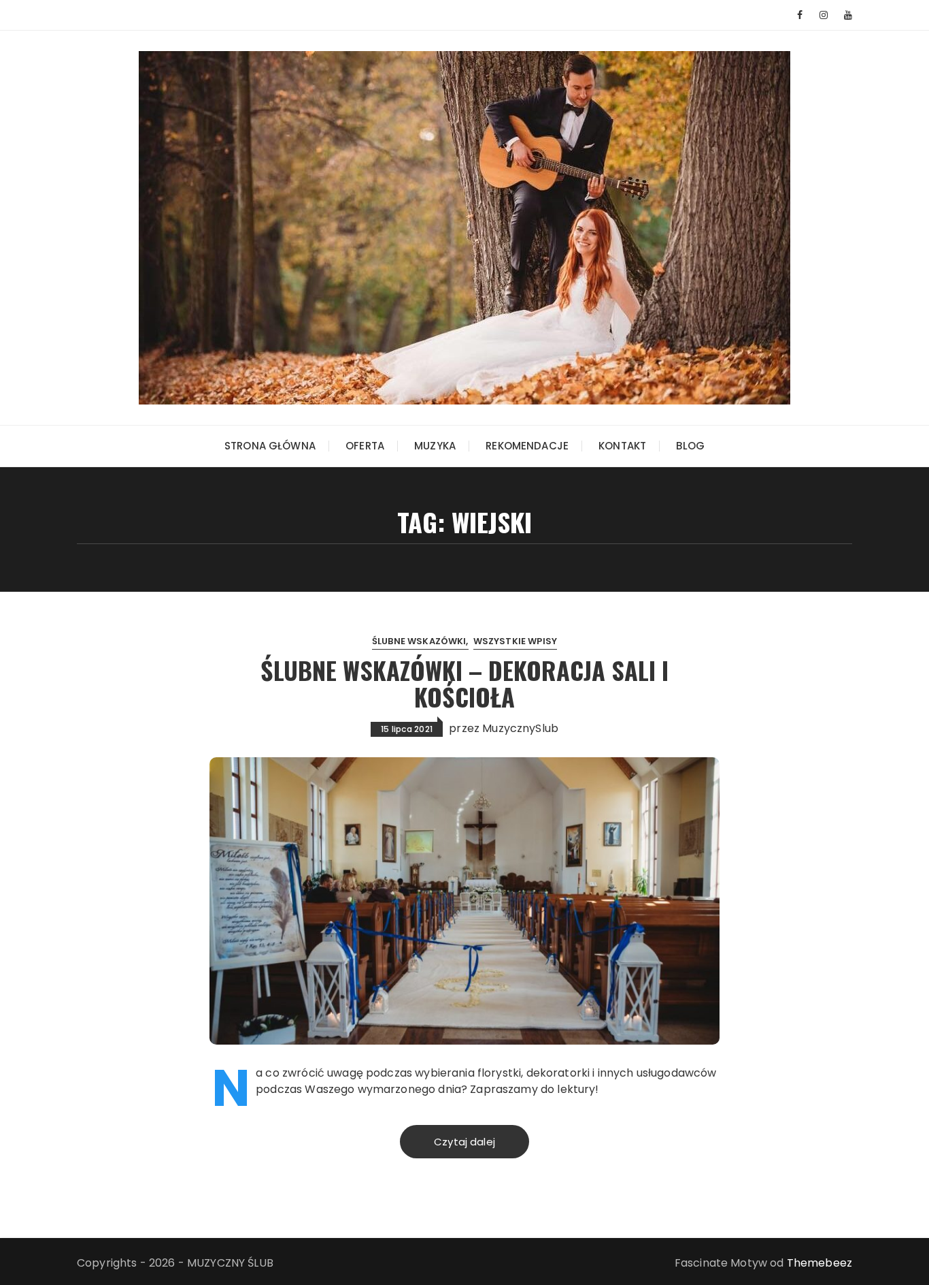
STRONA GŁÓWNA (270, 446)
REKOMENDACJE (527, 446)
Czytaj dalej (464, 1142)
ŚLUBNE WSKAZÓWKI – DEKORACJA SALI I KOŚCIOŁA (464, 683)
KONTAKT (622, 446)
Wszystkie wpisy (515, 641)
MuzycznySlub (520, 728)
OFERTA (364, 446)
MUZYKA (435, 446)
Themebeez (819, 1263)
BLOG (690, 446)
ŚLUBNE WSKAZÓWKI (419, 641)
